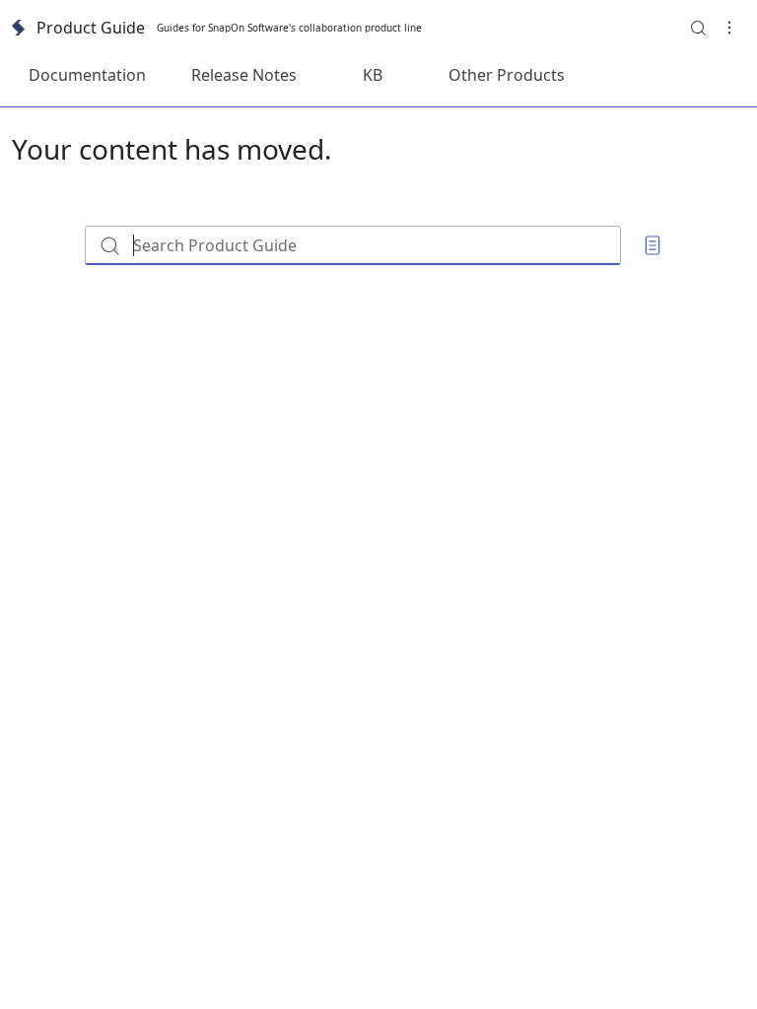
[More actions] (729, 27)
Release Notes (244, 75)
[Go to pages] (652, 245)
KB (372, 75)
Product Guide (90, 27)
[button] (698, 27)
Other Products (506, 75)
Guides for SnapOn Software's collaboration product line (289, 28)
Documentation (87, 75)
